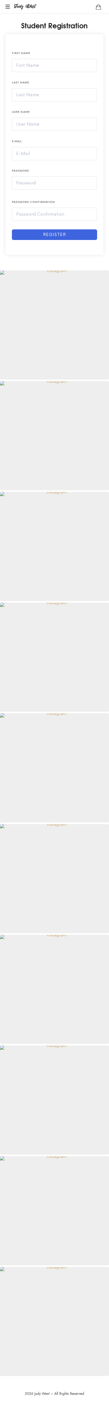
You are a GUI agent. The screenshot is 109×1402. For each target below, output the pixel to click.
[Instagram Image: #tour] (54, 1100)
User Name (21, 112)
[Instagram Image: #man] (54, 325)
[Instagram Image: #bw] (54, 435)
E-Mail (17, 141)
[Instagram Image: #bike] (54, 1321)
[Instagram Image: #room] (54, 657)
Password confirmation (33, 202)
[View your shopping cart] (98, 7)
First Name (21, 53)
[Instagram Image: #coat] (54, 989)
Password (20, 171)
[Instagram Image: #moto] (54, 767)
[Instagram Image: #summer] (54, 1210)
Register (54, 234)
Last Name (20, 82)
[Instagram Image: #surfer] (54, 878)
